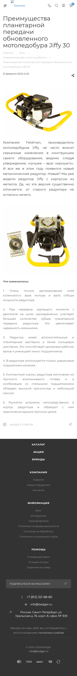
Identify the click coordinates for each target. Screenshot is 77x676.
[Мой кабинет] (63, 6)
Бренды (38, 459)
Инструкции (38, 515)
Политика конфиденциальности (38, 526)
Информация (39, 503)
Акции (38, 451)
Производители (38, 520)
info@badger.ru (41, 604)
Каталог (38, 444)
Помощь (39, 549)
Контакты (38, 490)
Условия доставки (38, 556)
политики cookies (51, 632)
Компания (38, 472)
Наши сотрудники (38, 484)
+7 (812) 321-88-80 (39, 597)
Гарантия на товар (38, 567)
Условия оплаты (38, 562)
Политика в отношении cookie (38, 536)
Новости (38, 479)
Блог (38, 510)
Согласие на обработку (38, 531)
